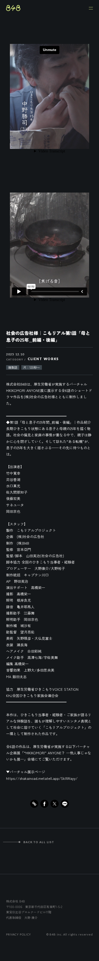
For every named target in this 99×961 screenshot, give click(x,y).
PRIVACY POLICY (18, 934)
